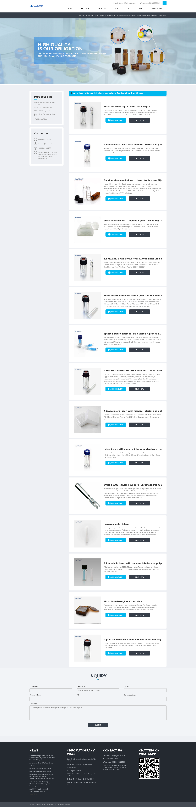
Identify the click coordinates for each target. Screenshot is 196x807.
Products (85, 9)
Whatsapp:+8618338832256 (150, 3)
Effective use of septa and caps (40, 771)
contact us (112, 750)
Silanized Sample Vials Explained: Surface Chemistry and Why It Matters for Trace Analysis (42, 758)
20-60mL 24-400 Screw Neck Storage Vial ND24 (81, 775)
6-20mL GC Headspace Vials (43, 108)
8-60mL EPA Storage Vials (42, 111)
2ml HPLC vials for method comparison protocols (38, 790)
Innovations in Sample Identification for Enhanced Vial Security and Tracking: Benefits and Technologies (41, 777)
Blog (116, 9)
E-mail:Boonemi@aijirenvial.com (114, 756)
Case (129, 9)
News (141, 9)
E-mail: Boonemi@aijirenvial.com (125, 3)
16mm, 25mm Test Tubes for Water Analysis (44, 115)
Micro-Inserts (71, 767)
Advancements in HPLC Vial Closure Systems (41, 764)
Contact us (157, 9)
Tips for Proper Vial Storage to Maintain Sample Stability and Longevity (39, 784)
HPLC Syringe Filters (40, 119)
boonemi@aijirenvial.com (46, 144)
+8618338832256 (44, 140)
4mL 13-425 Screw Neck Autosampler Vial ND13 (81, 760)
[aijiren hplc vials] (45, 6)
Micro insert (111, 15)
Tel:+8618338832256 (110, 759)
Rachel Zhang (33, 794)
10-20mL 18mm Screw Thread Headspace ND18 (81, 783)
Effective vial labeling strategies (40, 768)
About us (102, 9)
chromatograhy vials (81, 752)
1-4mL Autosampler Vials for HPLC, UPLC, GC (45, 103)
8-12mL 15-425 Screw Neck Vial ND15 (80, 779)
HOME (70, 9)
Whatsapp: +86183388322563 (114, 762)
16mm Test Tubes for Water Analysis (79, 764)
